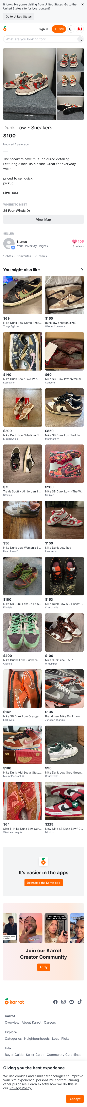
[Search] (80, 39)
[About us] (70, 29)
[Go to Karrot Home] (14, 1001)
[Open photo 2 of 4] (70, 60)
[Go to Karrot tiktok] (79, 1001)
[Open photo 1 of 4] (29, 84)
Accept (75, 1099)
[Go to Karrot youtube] (71, 1001)
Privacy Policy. (21, 1088)
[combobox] (40, 39)
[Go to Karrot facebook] (55, 1001)
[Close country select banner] (82, 4)
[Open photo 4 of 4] (70, 108)
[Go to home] (4, 29)
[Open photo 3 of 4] (70, 84)
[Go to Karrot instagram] (63, 1001)
